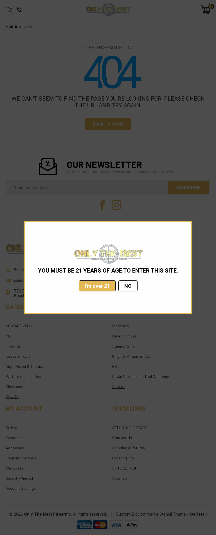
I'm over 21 (97, 286)
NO (128, 286)
